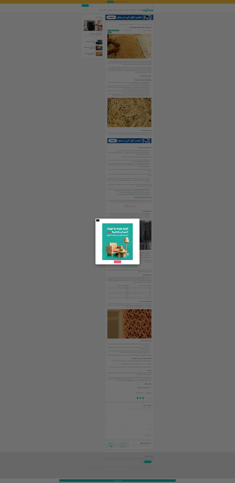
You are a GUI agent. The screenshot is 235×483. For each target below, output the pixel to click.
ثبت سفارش (117, 262)
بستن (98, 220)
